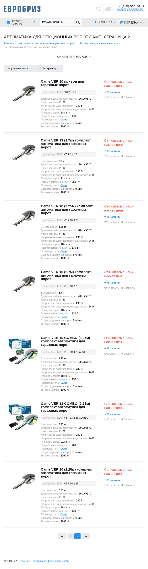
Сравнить (129, 97)
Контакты (122, 9)
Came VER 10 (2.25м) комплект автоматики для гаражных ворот (67, 472)
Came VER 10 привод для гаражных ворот (62, 83)
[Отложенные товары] (98, 9)
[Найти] (78, 22)
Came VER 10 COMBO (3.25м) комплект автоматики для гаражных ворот (65, 341)
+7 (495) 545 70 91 (130, 6)
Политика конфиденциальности (50, 561)
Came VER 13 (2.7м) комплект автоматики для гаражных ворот (66, 143)
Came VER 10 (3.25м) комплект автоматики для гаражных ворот (67, 209)
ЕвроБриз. (25, 561)
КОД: (60, 92)
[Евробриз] (22, 8)
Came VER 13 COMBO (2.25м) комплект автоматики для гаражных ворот (65, 407)
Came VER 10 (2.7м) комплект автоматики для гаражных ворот (66, 275)
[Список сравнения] (108, 9)
